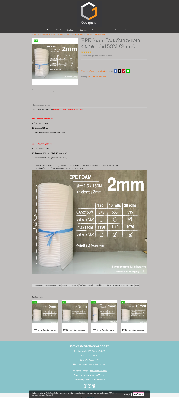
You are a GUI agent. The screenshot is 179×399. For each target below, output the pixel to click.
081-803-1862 (84, 351)
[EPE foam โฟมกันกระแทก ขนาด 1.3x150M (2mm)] (55, 62)
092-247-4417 (98, 351)
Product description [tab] (41, 105)
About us (59, 30)
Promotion (96, 30)
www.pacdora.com (98, 371)
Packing (83, 30)
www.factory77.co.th (95, 375)
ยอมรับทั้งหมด (138, 394)
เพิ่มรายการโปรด (88, 71)
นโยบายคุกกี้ (49, 395)
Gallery (108, 30)
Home (49, 30)
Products (71, 30)
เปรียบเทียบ (103, 71)
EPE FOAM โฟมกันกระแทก (97, 77)
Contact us (126, 30)
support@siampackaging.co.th (92, 364)
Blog (116, 30)
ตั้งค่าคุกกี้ (127, 394)
